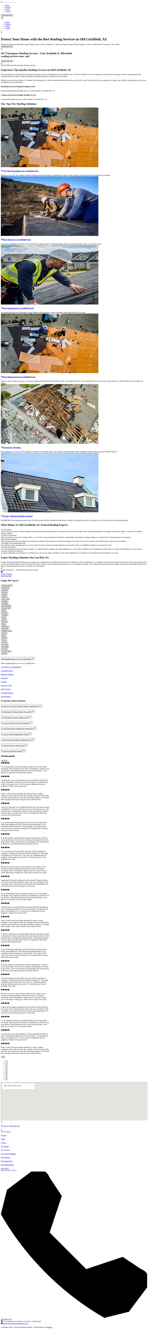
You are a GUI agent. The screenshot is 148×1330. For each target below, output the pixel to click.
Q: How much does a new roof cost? (13, 746)
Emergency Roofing (12, 447)
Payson (4, 633)
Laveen (4, 619)
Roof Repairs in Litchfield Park (17, 239)
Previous (4, 761)
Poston (4, 640)
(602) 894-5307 (7, 15)
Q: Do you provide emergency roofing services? (17, 740)
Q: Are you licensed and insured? (12, 751)
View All (4, 654)
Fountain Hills (6, 608)
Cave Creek (5, 599)
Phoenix (4, 638)
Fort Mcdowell (6, 606)
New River (5, 628)
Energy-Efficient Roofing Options (18, 516)
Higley (4, 617)
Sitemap (49, 1327)
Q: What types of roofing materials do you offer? (17, 712)
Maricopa (4, 622)
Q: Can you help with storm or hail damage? (15, 723)
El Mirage (5, 603)
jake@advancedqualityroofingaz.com (15, 1323)
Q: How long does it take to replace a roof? (15, 717)
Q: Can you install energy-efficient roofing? (15, 734)
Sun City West (6, 651)
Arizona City (5, 588)
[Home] (9, 2)
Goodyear (5, 615)
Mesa (3, 624)
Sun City (4, 649)
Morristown (5, 626)
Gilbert (4, 610)
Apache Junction (7, 585)
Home (7, 5)
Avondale (5, 590)
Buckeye (4, 592)
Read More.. (5, 1168)
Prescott (4, 642)
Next (3, 1057)
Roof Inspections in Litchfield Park (18, 308)
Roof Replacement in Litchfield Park (19, 377)
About (7, 9)
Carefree (4, 594)
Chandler (4, 601)
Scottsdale (5, 647)
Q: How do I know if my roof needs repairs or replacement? (20, 706)
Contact (8, 11)
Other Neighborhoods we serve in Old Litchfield (16, 659)
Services (8, 7)
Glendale (4, 613)
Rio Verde (5, 644)
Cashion (4, 597)
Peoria (4, 635)
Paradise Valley (6, 631)
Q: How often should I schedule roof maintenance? (17, 729)
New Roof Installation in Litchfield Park (21, 171)
